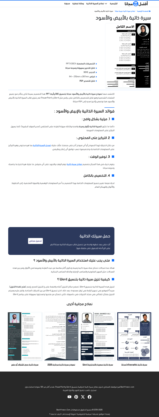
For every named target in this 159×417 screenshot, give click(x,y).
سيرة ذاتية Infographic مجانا (134, 364)
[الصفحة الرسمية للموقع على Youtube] (69, 396)
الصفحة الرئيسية (143, 11)
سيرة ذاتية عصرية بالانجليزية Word (98, 364)
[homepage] (136, 3)
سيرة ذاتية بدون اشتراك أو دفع (24, 364)
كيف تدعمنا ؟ (55, 414)
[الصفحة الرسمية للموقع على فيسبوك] (89, 396)
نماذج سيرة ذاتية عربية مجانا (125, 11)
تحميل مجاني (35, 241)
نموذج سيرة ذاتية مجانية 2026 (61, 364)
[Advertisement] (83, 42)
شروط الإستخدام (69, 414)
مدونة (67, 3)
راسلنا (107, 414)
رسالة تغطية (78, 3)
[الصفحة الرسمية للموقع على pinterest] (76, 396)
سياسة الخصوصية (84, 414)
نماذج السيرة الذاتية (95, 3)
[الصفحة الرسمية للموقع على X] (83, 396)
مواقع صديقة (98, 414)
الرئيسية (113, 3)
